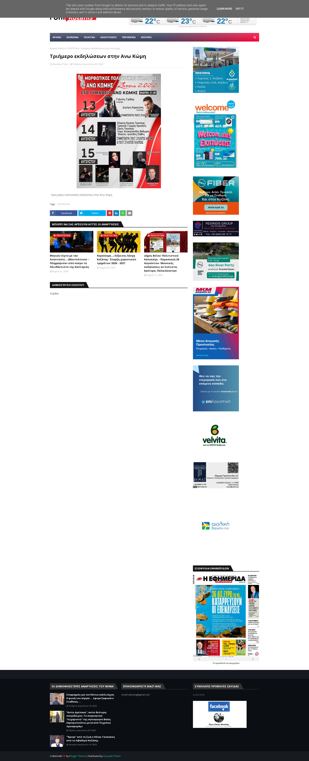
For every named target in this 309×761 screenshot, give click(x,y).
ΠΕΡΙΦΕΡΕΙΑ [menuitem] (129, 37)
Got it (240, 8)
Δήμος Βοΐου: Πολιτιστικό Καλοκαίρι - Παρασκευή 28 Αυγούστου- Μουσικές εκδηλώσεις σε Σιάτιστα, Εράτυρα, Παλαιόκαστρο (161, 263)
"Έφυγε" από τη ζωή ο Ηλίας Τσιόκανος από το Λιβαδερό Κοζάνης (90, 738)
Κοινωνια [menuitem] (73, 37)
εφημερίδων (234, 663)
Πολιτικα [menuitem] (89, 37)
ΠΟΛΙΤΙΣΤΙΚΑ (73, 48)
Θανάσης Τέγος (60, 64)
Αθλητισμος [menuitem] (108, 37)
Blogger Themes (77, 756)
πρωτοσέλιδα (220, 663)
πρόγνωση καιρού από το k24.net (193, 26)
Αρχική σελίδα (57, 48)
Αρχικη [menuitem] (57, 37)
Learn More (224, 8)
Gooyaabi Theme (112, 756)
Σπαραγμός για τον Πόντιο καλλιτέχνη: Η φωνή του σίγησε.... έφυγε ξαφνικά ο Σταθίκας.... (90, 698)
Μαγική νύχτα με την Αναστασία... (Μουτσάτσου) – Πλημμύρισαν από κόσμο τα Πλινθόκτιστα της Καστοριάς (69, 261)
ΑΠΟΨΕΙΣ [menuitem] (146, 37)
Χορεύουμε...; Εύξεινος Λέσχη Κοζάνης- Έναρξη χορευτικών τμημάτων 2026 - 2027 (116, 259)
